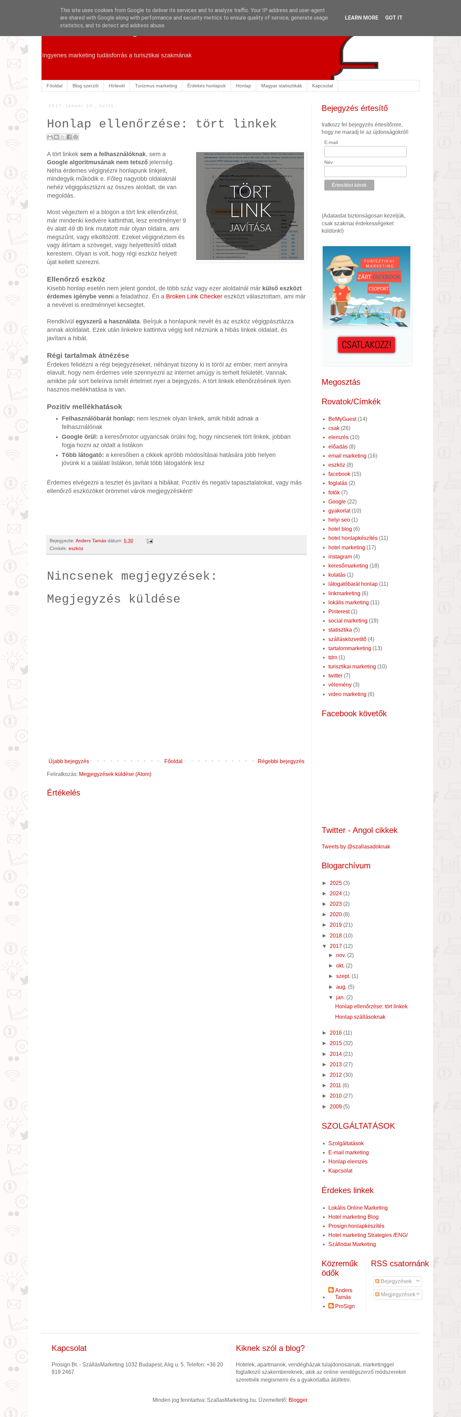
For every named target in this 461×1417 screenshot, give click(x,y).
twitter (335, 675)
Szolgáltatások (346, 1143)
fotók (334, 492)
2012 (336, 1075)
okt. (341, 965)
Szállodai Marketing (352, 1244)
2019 (336, 925)
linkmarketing (344, 593)
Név (328, 162)
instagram (340, 556)
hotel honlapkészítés (353, 538)
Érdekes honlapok (206, 85)
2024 (336, 893)
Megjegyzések (397, 1294)
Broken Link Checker (194, 296)
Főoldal (54, 85)
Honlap (243, 85)
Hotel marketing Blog (353, 1217)
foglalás (337, 483)
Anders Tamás (343, 1294)
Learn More (361, 18)
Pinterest (339, 611)
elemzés (338, 437)
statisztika (340, 630)
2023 (336, 904)
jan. (341, 997)
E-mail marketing (348, 1152)
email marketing (347, 456)
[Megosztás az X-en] (62, 137)
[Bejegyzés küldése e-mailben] (148, 540)
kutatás (337, 575)
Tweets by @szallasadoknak (356, 846)
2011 (336, 1085)
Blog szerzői (86, 85)
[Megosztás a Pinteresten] (75, 137)
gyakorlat (339, 511)
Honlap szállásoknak (360, 1017)
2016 (336, 1033)
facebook (339, 474)
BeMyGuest (342, 419)
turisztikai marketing (352, 666)
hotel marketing (346, 547)
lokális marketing (348, 602)
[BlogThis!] (56, 137)
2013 (336, 1064)
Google (337, 501)
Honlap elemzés (348, 1161)
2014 (336, 1054)
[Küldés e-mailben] (50, 137)
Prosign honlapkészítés (356, 1226)
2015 (336, 1043)
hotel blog (340, 529)
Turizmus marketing (156, 85)
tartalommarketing (349, 648)
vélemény (340, 685)
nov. (341, 955)
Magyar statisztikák (281, 85)
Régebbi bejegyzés (281, 761)
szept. (344, 976)
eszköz (76, 548)
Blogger (298, 1400)
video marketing (347, 694)
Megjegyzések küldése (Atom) (115, 774)
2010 (336, 1096)
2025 (336, 883)
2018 (336, 935)
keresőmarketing (348, 566)
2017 (336, 946)
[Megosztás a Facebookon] (69, 137)
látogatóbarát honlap (353, 584)
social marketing (348, 621)
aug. (342, 987)
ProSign (345, 1306)
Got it (394, 18)
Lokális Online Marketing (358, 1208)
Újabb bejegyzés (69, 761)
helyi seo (339, 520)
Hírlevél (117, 85)
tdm (332, 657)
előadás (338, 447)
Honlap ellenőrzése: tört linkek (371, 1006)
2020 (336, 914)
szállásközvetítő (347, 639)
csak (334, 428)
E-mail (331, 142)
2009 (336, 1106)
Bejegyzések (395, 1281)
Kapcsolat (322, 85)
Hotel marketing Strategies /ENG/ (368, 1235)
